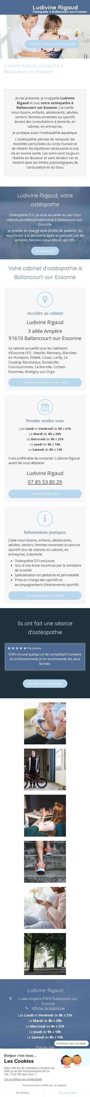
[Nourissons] (45, 723)
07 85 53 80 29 (45, 481)
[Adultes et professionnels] (45, 816)
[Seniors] (45, 954)
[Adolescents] (45, 770)
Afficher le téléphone (48, 1008)
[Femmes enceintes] (45, 908)
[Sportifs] (45, 862)
